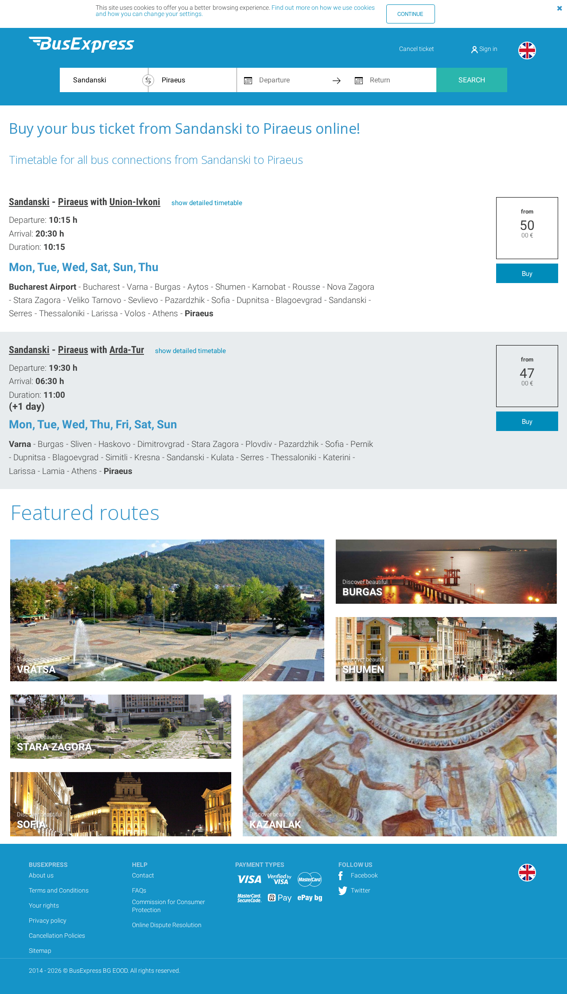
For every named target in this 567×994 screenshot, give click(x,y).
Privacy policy (47, 920)
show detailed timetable (206, 203)
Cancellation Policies (57, 935)
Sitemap (40, 950)
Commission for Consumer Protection (168, 905)
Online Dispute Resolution (167, 924)
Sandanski (29, 201)
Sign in (487, 48)
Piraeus (73, 201)
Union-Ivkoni (134, 201)
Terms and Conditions (59, 890)
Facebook (364, 875)
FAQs (139, 890)
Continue (410, 13)
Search (471, 80)
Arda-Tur (126, 349)
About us (41, 875)
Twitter (360, 890)
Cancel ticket (416, 48)
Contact (143, 875)
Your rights (44, 905)
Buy (527, 273)
